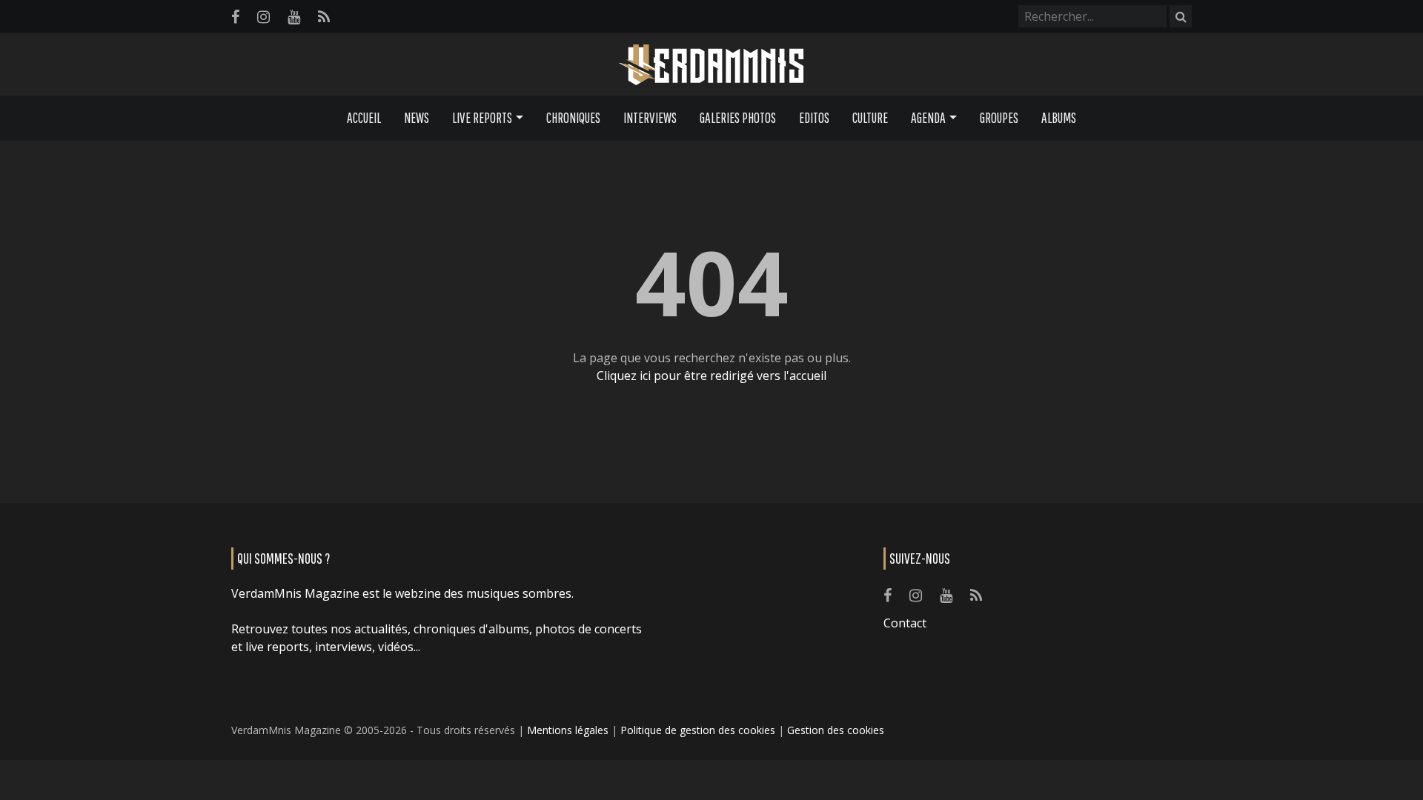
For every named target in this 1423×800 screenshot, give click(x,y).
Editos (814, 118)
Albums (1058, 118)
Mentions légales (567, 730)
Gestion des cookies (835, 730)
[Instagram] (263, 17)
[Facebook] (235, 17)
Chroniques (573, 118)
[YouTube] (294, 17)
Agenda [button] (928, 118)
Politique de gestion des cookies (697, 730)
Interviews (650, 118)
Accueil (364, 118)
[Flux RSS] (324, 17)
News (416, 118)
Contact (904, 623)
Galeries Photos (738, 118)
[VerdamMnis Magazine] (711, 65)
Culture (870, 118)
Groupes (999, 118)
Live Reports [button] (482, 118)
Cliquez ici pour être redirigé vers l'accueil (711, 375)
